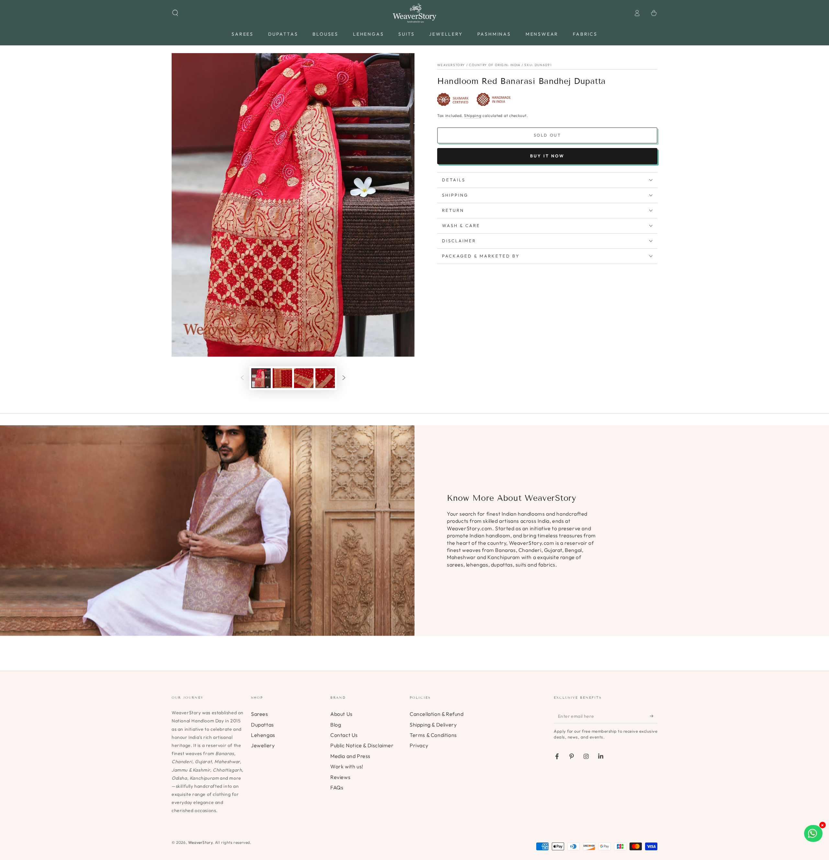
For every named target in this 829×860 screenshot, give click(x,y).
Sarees (259, 714)
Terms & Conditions (433, 735)
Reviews (340, 777)
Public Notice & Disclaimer (362, 745)
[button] (175, 13)
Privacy (419, 745)
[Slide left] (242, 378)
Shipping (473, 115)
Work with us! (346, 766)
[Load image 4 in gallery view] (325, 378)
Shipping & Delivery (433, 724)
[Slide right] (344, 378)
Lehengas (263, 735)
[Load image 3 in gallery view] (303, 378)
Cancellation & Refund (437, 714)
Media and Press (350, 756)
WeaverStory (200, 842)
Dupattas (262, 724)
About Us (341, 714)
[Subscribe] (653, 716)
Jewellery (263, 745)
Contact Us (344, 735)
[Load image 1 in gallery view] (261, 378)
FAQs (336, 787)
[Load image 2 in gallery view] (282, 378)
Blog (335, 724)
